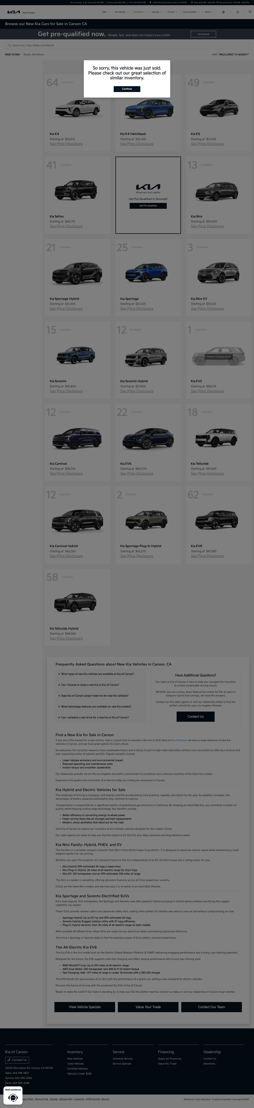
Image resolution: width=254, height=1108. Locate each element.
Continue (127, 89)
